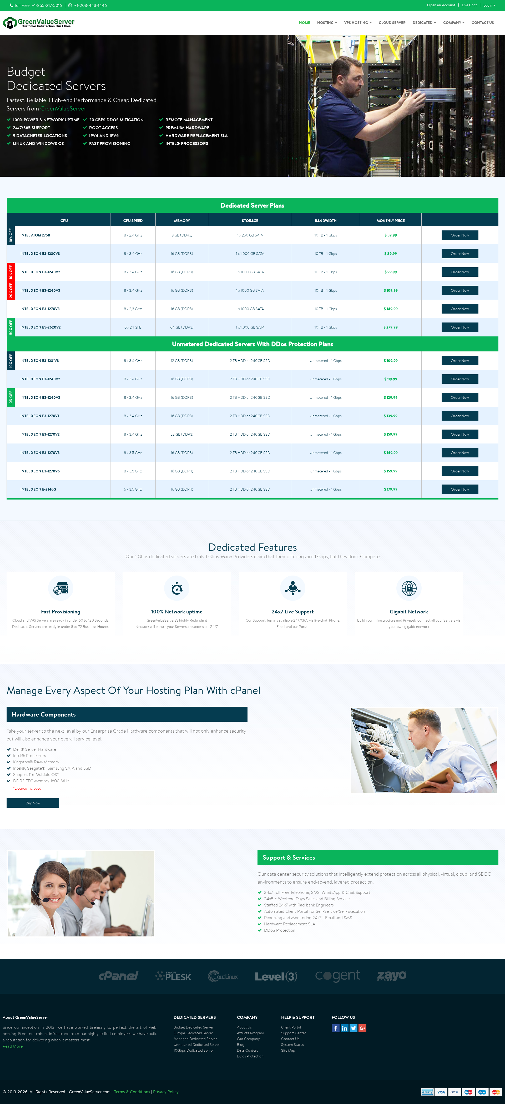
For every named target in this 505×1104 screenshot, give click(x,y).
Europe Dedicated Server (193, 1033)
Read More (13, 1046)
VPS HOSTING (357, 22)
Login (489, 5)
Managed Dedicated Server (195, 1038)
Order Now (460, 235)
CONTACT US (483, 22)
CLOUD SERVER (392, 22)
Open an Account (441, 5)
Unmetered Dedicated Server (197, 1044)
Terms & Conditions (132, 1092)
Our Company (248, 1038)
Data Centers (247, 1050)
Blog (240, 1044)
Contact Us (290, 1038)
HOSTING (326, 22)
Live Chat (469, 5)
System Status (292, 1044)
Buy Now (33, 803)
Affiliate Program (250, 1033)
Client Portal (291, 1027)
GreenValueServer (63, 108)
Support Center (293, 1033)
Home (304, 22)
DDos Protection (250, 1056)
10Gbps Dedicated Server (194, 1050)
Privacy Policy (166, 1092)
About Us (244, 1027)
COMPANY (452, 22)
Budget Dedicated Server (193, 1027)
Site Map (288, 1050)
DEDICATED (423, 22)
